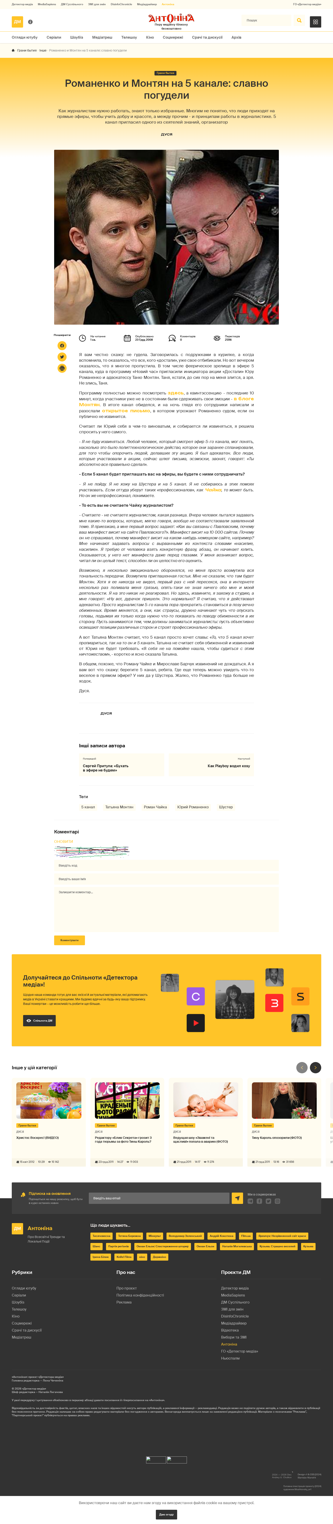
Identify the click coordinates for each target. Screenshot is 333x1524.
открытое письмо (126, 410)
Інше (42, 50)
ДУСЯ (166, 134)
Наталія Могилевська (237, 1246)
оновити (63, 841)
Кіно (150, 37)
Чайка (213, 489)
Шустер (226, 807)
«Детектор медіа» (34, 1388)
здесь (176, 392)
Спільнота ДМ (42, 1020)
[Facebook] (62, 345)
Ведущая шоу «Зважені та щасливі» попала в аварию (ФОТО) (200, 1140)
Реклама (124, 1302)
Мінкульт (155, 1236)
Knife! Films (124, 1257)
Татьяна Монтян (119, 807)
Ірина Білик (101, 1257)
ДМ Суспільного (72, 4)
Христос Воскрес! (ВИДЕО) (37, 1138)
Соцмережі (173, 37)
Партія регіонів (118, 1246)
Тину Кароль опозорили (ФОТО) (277, 1138)
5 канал (88, 807)
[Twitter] (62, 356)
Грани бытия (27, 50)
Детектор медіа (22, 4)
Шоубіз (76, 37)
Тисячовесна (101, 1236)
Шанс (96, 1246)
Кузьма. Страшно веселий (277, 1246)
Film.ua (246, 1236)
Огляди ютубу (25, 37)
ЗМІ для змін (97, 4)
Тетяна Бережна (129, 1236)
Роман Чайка (155, 807)
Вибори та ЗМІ (234, 1337)
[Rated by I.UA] (156, 1458)
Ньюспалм (230, 1358)
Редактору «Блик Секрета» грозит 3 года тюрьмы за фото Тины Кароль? (123, 1140)
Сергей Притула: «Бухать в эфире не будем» (105, 768)
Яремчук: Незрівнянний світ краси (282, 1236)
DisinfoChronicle (121, 4)
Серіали (54, 37)
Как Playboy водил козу (229, 766)
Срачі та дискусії (207, 37)
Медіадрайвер (147, 4)
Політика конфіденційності (140, 1295)
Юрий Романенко (193, 807)
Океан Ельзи (205, 1246)
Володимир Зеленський (185, 1236)
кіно (142, 1257)
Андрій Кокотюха (221, 1236)
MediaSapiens (47, 4)
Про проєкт (126, 1288)
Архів (236, 37)
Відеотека (230, 1330)
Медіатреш (102, 37)
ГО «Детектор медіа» (307, 4)
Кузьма (308, 1246)
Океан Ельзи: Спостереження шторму (163, 1246)
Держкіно (159, 1257)
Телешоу (129, 37)
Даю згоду (166, 1514)
